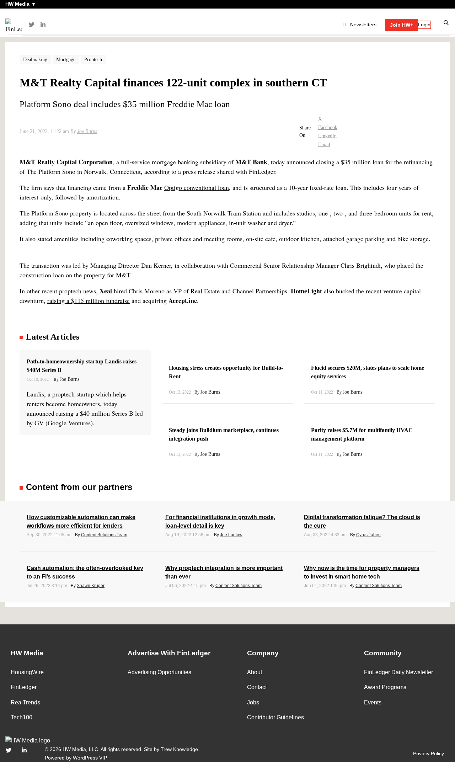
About (254, 672)
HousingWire (27, 672)
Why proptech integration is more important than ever (224, 572)
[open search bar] (446, 23)
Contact (257, 687)
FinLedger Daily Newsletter (398, 672)
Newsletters (363, 24)
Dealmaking (35, 59)
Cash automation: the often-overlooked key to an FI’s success (85, 572)
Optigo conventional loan (196, 187)
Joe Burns (87, 131)
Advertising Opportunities (159, 672)
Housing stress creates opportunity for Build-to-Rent (226, 372)
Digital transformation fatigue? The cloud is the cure (362, 521)
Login (424, 24)
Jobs (253, 702)
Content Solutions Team (104, 534)
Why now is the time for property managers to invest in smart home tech (361, 572)
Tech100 (21, 717)
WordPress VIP (90, 758)
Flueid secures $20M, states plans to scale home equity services (367, 372)
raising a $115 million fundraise (88, 300)
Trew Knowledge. (180, 749)
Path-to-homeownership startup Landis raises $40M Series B (81, 365)
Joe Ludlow (231, 534)
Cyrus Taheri (368, 534)
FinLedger (24, 687)
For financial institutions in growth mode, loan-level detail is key (220, 521)
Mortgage (65, 59)
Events (372, 702)
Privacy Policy (428, 753)
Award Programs (385, 687)
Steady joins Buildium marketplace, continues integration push (224, 434)
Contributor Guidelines (275, 717)
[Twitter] (32, 25)
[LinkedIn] (43, 25)
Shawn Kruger (91, 585)
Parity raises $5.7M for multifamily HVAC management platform (362, 434)
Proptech (93, 59)
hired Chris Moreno (139, 291)
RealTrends (25, 702)
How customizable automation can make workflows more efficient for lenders (81, 521)
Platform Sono (49, 213)
